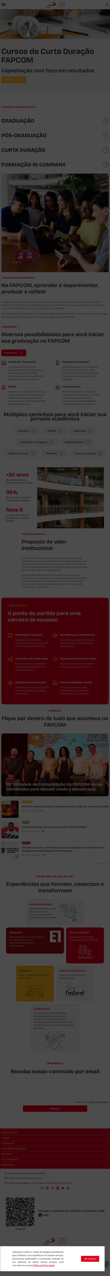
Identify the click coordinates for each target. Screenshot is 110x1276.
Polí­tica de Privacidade (44, 1265)
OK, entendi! (90, 1259)
